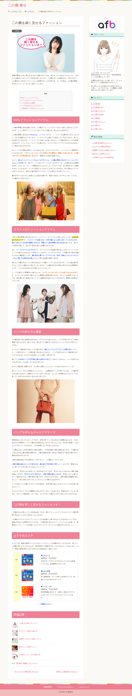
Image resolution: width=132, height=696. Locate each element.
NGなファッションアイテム (29, 97)
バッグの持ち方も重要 (27, 103)
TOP (16, 11)
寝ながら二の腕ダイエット (28, 647)
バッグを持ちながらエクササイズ (31, 105)
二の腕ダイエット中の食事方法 (29, 654)
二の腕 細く (16, 31)
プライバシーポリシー (66, 687)
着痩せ (25, 663)
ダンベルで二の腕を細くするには (26, 671)
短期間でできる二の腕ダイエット (30, 639)
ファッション (33, 663)
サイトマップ (84, 687)
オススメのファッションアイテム (31, 100)
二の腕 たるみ (97, 129)
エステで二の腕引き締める (28, 631)
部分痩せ (19, 663)
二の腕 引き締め (98, 114)
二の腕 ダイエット (99, 122)
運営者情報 (48, 687)
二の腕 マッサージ (99, 111)
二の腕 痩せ (17, 5)
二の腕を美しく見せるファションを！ (32, 108)
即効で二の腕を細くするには (67, 671)
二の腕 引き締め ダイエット (28, 623)
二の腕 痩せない (98, 107)
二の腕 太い (97, 125)
